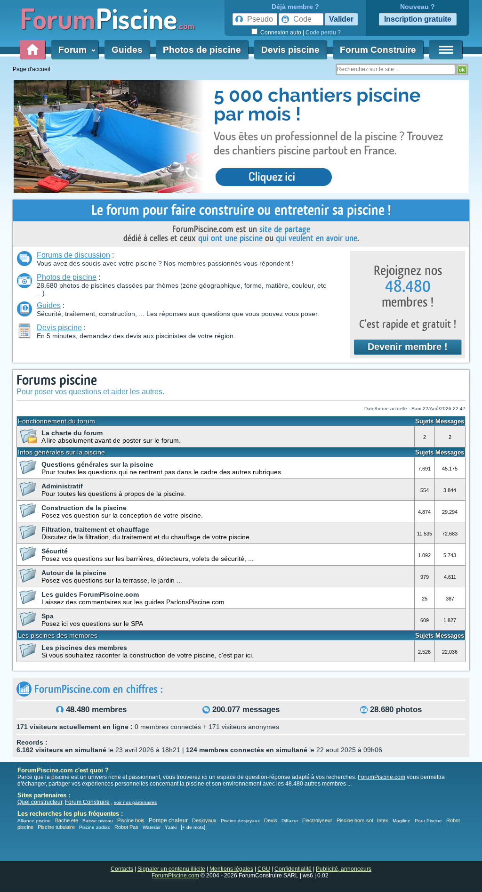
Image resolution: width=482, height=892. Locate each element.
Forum (74, 50)
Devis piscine (290, 50)
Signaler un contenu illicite (171, 869)
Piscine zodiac (94, 827)
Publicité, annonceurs (343, 869)
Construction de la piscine (84, 507)
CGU (263, 869)
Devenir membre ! (408, 346)
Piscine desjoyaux (240, 820)
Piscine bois (131, 820)
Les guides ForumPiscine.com (90, 594)
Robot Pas (126, 827)
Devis (270, 820)
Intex (382, 820)
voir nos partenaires (135, 802)
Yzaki (171, 827)
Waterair (152, 827)
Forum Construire (378, 50)
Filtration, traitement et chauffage (95, 529)
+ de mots (193, 827)
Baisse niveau (97, 820)
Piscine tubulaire (56, 827)
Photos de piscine (202, 50)
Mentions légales (231, 869)
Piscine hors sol (355, 820)
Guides (127, 50)
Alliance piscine (34, 820)
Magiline (401, 820)
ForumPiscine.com (381, 777)
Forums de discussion (73, 255)
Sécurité (54, 551)
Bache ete (66, 820)
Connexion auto (280, 32)
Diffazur (289, 820)
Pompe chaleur (169, 820)
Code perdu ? (323, 32)
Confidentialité (293, 869)
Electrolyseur (317, 820)
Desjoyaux (205, 820)
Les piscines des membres (84, 647)
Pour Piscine (428, 820)
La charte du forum (72, 433)
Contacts (122, 869)
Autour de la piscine (73, 572)
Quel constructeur (39, 802)
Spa (47, 616)
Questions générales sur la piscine (97, 464)
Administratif (62, 486)
